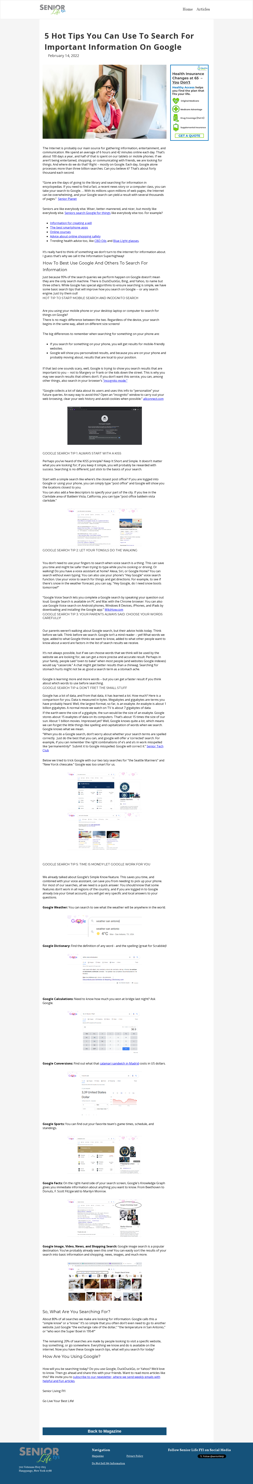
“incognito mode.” (115, 381)
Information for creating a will (71, 223)
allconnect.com (153, 399)
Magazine (98, 1456)
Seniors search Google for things (88, 213)
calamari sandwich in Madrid (119, 1063)
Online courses (60, 232)
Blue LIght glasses (126, 241)
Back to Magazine (104, 1431)
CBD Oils (100, 241)
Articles (203, 9)
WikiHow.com (114, 610)
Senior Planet (67, 199)
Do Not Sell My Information (108, 1463)
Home (188, 9)
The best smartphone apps (69, 227)
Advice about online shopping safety (75, 236)
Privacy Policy (134, 1456)
